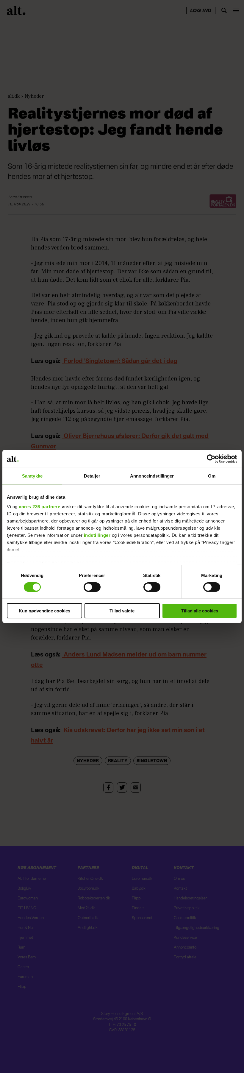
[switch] (92, 587)
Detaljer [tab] (92, 475)
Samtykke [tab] (32, 475)
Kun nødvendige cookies (44, 610)
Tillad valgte (122, 610)
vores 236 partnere (39, 506)
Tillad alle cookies (199, 610)
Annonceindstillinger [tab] (152, 475)
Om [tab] (211, 475)
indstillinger (97, 534)
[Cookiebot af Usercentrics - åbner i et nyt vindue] (211, 458)
